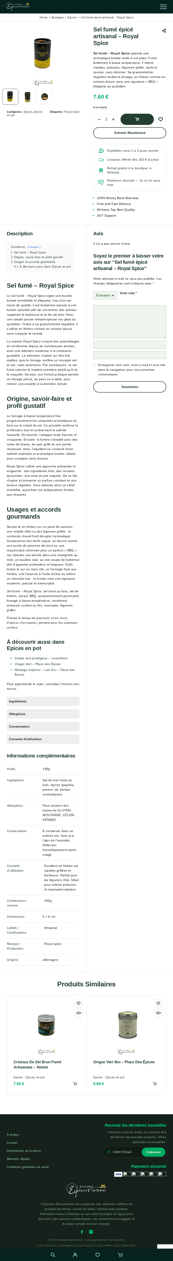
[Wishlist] (97, 1255)
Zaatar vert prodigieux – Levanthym (41, 658)
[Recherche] (52, 1254)
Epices (72, 17)
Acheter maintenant (130, 133)
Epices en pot (35, 1077)
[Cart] (120, 1255)
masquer (34, 247)
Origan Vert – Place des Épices (38, 664)
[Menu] (163, 6)
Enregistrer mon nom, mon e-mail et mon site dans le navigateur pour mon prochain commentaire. (131, 369)
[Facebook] (81, 1231)
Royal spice (52, 944)
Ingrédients (18, 701)
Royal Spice (72, 111)
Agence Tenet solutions (111, 1240)
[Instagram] (91, 1231)
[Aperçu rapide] (78, 1013)
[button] (75, 1083)
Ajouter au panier (137, 119)
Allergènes (17, 714)
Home (44, 17)
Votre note (128, 293)
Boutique (58, 17)
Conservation (19, 726)
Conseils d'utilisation (25, 739)
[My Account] (75, 1255)
